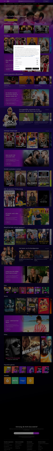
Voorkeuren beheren (17, 68)
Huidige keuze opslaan (28, 68)
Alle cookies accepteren (36, 68)
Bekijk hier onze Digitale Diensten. (29, 56)
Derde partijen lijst (17, 66)
